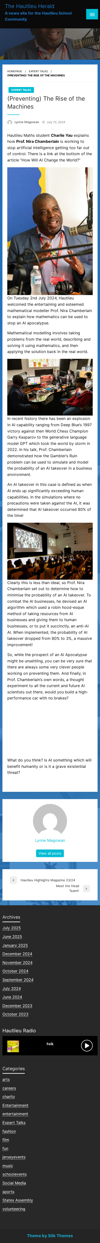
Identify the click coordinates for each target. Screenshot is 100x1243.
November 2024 (17, 962)
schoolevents (14, 1174)
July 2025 (11, 927)
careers (9, 1088)
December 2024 (17, 953)
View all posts (50, 853)
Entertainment (15, 1105)
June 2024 (12, 996)
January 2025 (15, 945)
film (5, 1139)
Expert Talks (38, 71)
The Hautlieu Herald (29, 6)
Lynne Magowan (27, 122)
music (7, 1165)
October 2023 (15, 1014)
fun (5, 1148)
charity (8, 1096)
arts (6, 1079)
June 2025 (12, 936)
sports (8, 1191)
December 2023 (17, 1005)
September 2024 (17, 979)
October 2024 (15, 971)
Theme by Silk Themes (50, 1235)
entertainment (15, 1113)
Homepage (14, 71)
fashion (9, 1131)
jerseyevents (13, 1157)
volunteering (13, 1208)
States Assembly (17, 1200)
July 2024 (11, 988)
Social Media (14, 1182)
